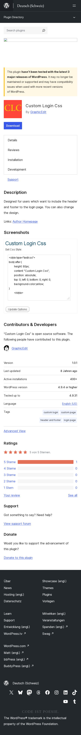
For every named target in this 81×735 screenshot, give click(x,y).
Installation (15, 160)
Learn (7, 613)
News (8, 588)
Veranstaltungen (53, 620)
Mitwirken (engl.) (54, 613)
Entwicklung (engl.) (17, 627)
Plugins (47, 594)
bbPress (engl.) (16, 659)
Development (17, 169)
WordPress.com (16, 646)
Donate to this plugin (18, 558)
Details (12, 140)
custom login (51, 412)
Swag (48, 634)
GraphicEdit (38, 112)
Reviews (13, 150)
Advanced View (15, 431)
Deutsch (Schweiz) (26, 683)
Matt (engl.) (14, 653)
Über (7, 581)
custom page (68, 412)
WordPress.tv (15, 634)
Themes (47, 588)
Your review (12, 495)
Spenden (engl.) (55, 627)
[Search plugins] (43, 30)
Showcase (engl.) (54, 581)
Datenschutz (12, 601)
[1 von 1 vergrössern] (72, 244)
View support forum (17, 523)
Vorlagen (48, 601)
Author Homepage (25, 221)
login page (70, 420)
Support (13, 179)
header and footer (50, 420)
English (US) (69, 403)
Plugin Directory (14, 17)
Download (13, 125)
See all (72, 495)
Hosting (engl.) (14, 594)
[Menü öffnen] (75, 5)
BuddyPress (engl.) (19, 666)
